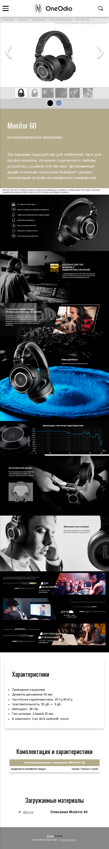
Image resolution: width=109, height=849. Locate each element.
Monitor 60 (82, 19)
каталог (23, 19)
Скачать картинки (66, 23)
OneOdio (8, 19)
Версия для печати (93, 23)
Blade (50, 836)
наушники (38, 19)
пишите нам (68, 839)
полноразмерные (60, 19)
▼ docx (26, 812)
